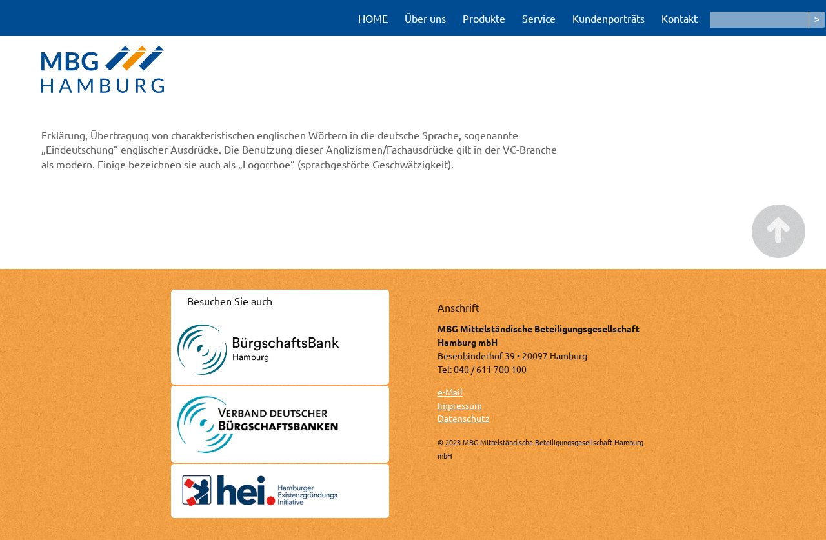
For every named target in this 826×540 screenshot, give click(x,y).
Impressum (460, 405)
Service (539, 18)
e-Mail (450, 391)
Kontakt (679, 18)
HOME (373, 18)
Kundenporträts (608, 18)
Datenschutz (464, 418)
